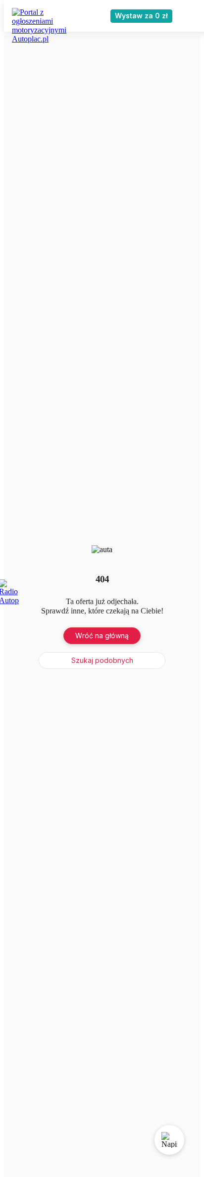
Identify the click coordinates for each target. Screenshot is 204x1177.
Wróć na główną (102, 635)
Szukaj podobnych (102, 660)
